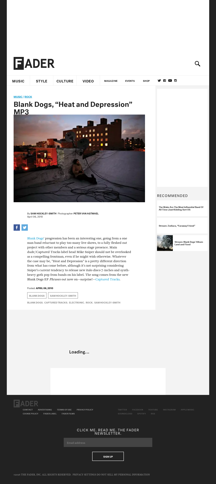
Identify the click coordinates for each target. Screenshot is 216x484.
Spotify (141, 413)
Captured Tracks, (56, 302)
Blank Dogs (35, 238)
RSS (153, 413)
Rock (28, 96)
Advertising (45, 409)
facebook (164, 80)
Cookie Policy (30, 413)
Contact (28, 409)
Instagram (169, 409)
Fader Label (50, 413)
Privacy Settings (84, 474)
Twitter (159, 80)
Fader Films (68, 413)
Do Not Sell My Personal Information (123, 474)
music (18, 96)
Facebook (137, 409)
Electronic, (77, 302)
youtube (170, 80)
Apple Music (187, 409)
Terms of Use (64, 409)
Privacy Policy (85, 409)
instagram (175, 80)
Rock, (89, 302)
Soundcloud (125, 413)
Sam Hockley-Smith (43, 213)
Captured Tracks (107, 279)
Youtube (153, 409)
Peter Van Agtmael (86, 213)
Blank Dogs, (35, 302)
